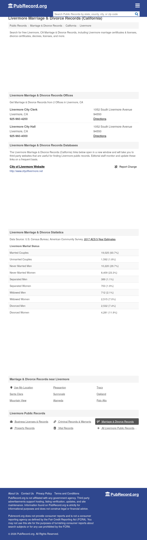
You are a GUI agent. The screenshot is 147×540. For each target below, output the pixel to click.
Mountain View (18, 400)
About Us (13, 493)
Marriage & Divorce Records (117, 421)
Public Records (18, 25)
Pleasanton (59, 387)
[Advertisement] (73, 64)
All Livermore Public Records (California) (120, 428)
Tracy (100, 387)
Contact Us (27, 493)
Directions (99, 119)
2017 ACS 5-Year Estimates (99, 239)
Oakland (101, 394)
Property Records (24, 428)
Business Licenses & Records (31, 421)
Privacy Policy (44, 493)
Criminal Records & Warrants (74, 421)
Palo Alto (102, 400)
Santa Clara (16, 394)
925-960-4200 (19, 119)
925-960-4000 (19, 136)
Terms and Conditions (66, 493)
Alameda (58, 400)
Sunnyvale (59, 394)
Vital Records (65, 428)
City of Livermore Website (27, 166)
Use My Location (23, 387)
